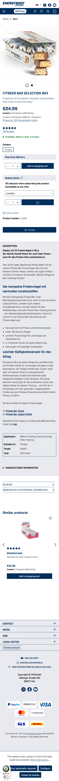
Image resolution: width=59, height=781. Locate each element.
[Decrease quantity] (8, 166)
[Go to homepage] (29, 4)
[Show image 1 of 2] (27, 85)
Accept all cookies (30, 775)
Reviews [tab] (7, 484)
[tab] (29, 489)
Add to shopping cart (37, 166)
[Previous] (4, 544)
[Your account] (48, 11)
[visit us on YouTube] (54, 4)
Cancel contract (11, 647)
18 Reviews (8, 131)
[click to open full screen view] (29, 52)
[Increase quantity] (18, 166)
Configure (45, 768)
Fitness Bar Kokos (15, 410)
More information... (39, 759)
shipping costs (34, 733)
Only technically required (23, 768)
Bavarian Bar (14, 553)
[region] (29, 55)
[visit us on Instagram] (45, 4)
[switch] (6, 777)
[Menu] (3, 11)
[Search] (35, 11)
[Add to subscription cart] (38, 202)
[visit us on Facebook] (50, 4)
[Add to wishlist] (50, 518)
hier (15, 424)
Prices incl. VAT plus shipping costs (20, 120)
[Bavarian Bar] (29, 531)
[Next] (55, 544)
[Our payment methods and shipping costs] (29, 708)
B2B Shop (20, 11)
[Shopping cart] (54, 11)
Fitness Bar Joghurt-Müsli (19, 414)
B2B (5, 635)
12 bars (8, 149)
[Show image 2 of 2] (32, 85)
